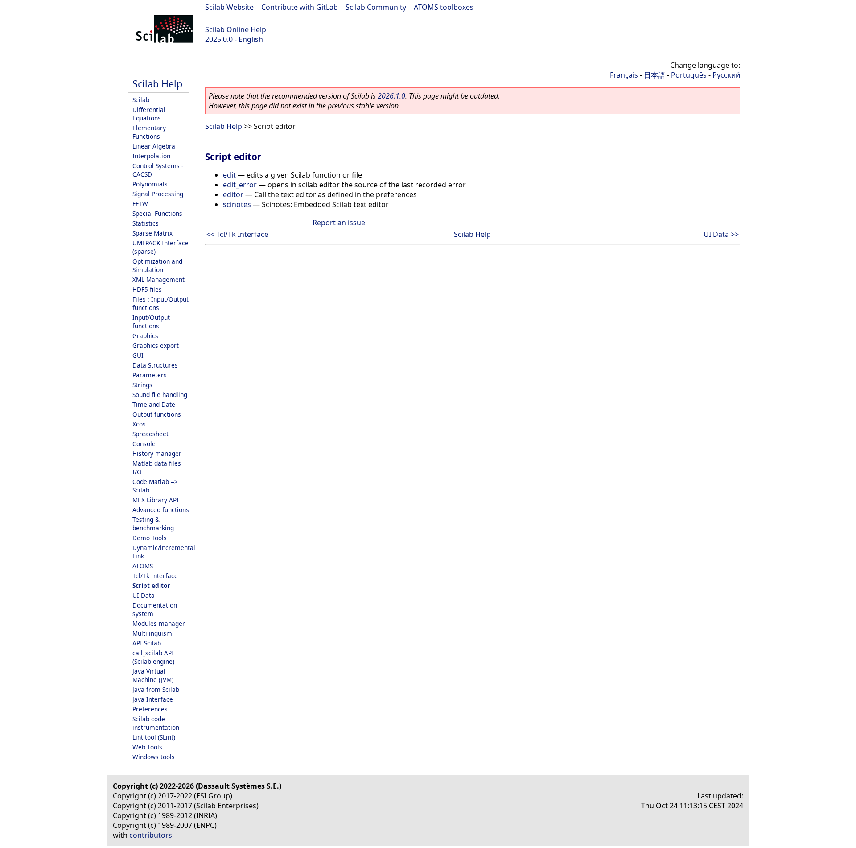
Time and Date (153, 404)
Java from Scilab (155, 689)
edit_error (240, 185)
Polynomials (150, 184)
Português (689, 75)
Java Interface (152, 699)
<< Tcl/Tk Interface (237, 234)
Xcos (139, 424)
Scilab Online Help (235, 29)
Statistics (145, 223)
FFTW (140, 203)
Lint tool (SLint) (153, 737)
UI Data (143, 595)
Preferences (150, 709)
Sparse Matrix (152, 233)
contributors (150, 835)
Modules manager (158, 623)
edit (229, 175)
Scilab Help (157, 83)
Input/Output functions (151, 321)
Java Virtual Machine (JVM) (152, 675)
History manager (156, 453)
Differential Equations (148, 113)
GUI (138, 355)
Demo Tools (149, 538)
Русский (726, 75)
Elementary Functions (149, 132)
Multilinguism (152, 633)
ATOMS (142, 566)
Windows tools (153, 757)
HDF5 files (147, 289)
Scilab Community (376, 7)
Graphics (145, 335)
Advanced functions (160, 509)
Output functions (156, 414)
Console (144, 443)
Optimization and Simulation (157, 265)
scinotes (237, 204)
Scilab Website (229, 7)
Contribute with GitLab (299, 7)
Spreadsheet (150, 434)
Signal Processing (157, 194)
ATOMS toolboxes (443, 7)
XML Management (158, 279)
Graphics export (155, 345)
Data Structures (155, 365)
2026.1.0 (391, 96)
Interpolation (151, 156)
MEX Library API (155, 500)
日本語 (654, 75)
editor (233, 194)
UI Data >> (721, 234)
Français (624, 75)
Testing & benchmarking (153, 523)
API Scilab (146, 643)
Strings (142, 385)
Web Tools (147, 747)
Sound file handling (159, 394)
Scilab (140, 99)
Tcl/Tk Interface (155, 575)
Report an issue (339, 223)
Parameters (149, 375)
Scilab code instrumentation (155, 723)
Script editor (151, 585)
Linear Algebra (153, 146)
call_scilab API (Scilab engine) (153, 657)
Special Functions (157, 213)
